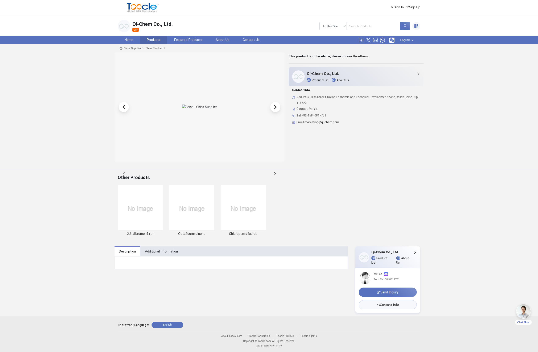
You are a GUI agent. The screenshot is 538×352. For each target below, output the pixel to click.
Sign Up (414, 7)
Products (154, 40)
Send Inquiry (389, 292)
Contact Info (389, 305)
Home (128, 40)
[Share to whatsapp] (382, 40)
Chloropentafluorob (243, 234)
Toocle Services (285, 336)
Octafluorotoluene (191, 234)
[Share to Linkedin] (375, 40)
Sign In (399, 7)
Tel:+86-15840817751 (386, 279)
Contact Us (251, 40)
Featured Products (188, 40)
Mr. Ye (378, 274)
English (167, 324)
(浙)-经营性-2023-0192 (269, 346)
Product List (320, 80)
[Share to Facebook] (361, 40)
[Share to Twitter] (368, 40)
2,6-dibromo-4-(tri (140, 234)
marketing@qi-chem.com (322, 122)
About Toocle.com (231, 336)
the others (360, 56)
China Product (154, 48)
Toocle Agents (308, 336)
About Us (222, 40)
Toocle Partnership (259, 336)
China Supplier (132, 48)
